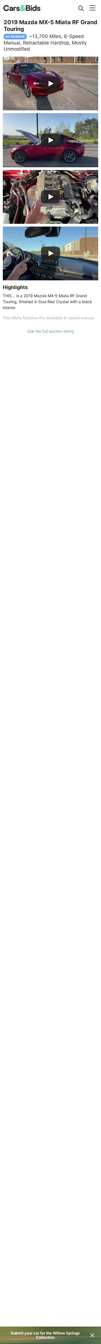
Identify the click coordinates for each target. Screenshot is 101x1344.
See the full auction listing (50, 331)
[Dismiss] (92, 1335)
